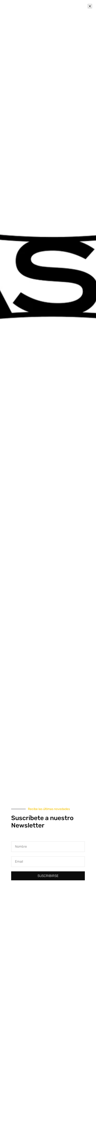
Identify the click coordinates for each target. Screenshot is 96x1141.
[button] (90, 6)
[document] (48, 570)
